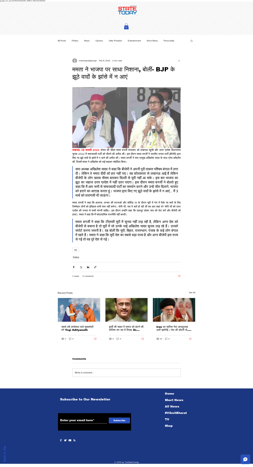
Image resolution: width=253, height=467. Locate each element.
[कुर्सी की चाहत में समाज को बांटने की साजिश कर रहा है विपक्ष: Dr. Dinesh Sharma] (126, 310)
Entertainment (134, 40)
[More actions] (179, 60)
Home (169, 393)
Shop (169, 425)
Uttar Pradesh (115, 40)
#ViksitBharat (176, 412)
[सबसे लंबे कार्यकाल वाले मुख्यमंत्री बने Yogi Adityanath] (79, 310)
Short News (152, 40)
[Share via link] (95, 267)
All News (172, 406)
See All (192, 292)
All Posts (62, 40)
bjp (75, 250)
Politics (75, 40)
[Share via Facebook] (73, 267)
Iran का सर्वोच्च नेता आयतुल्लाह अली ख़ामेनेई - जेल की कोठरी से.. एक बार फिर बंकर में (172, 328)
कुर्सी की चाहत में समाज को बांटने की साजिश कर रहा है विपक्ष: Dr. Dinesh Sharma (126, 328)
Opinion (99, 40)
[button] (126, 26)
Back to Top (4, 454)
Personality (169, 40)
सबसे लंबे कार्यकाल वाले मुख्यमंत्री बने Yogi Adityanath (77, 328)
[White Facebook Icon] (61, 440)
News (87, 40)
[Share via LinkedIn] (88, 267)
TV (167, 419)
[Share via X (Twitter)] (81, 267)
